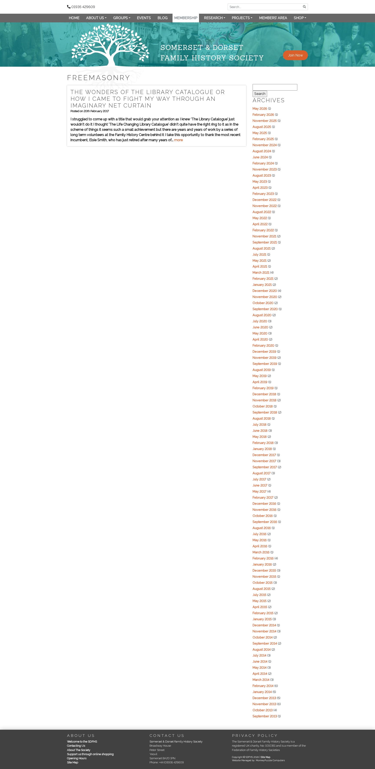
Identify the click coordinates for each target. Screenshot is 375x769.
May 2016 (260, 540)
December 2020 (265, 291)
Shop (299, 18)
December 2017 (264, 455)
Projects (241, 18)
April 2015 (260, 607)
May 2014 (259, 667)
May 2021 (259, 260)
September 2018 (265, 412)
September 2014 (265, 643)
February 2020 (263, 345)
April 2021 (260, 266)
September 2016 (265, 522)
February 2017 (263, 497)
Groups (120, 18)
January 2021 (262, 284)
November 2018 (264, 400)
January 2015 (262, 619)
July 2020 (260, 321)
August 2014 (262, 649)
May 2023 (260, 181)
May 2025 (260, 133)
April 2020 (260, 339)
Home (74, 18)
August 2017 (262, 473)
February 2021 (263, 278)
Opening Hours (76, 758)
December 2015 (264, 570)
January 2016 (262, 564)
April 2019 (260, 382)
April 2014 (260, 673)
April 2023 (260, 187)
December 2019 (264, 351)
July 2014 (259, 655)
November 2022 (265, 206)
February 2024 (263, 163)
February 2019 (263, 388)
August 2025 (262, 127)
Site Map (72, 762)
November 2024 (265, 145)
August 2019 (262, 370)
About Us (95, 18)
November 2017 (264, 461)
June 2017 (260, 485)
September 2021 (265, 242)
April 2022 (260, 224)
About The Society (78, 750)
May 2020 (260, 333)
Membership (185, 18)
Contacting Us (76, 745)
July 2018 (259, 424)
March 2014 (261, 679)
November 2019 (264, 357)
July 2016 (259, 534)
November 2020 (265, 297)
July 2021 (259, 254)
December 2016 (264, 503)
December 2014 (264, 625)
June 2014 (260, 661)
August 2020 (262, 315)
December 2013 (264, 698)
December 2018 (264, 394)
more (178, 140)
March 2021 (261, 272)
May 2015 (259, 601)
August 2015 (262, 588)
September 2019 (265, 363)
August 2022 (262, 212)
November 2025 (265, 120)
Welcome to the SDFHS (82, 741)
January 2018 (262, 449)
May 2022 (260, 218)
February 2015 (263, 613)
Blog (163, 18)
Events (144, 18)
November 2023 (265, 169)
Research (213, 18)
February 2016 (263, 558)
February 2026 (263, 114)
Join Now (295, 55)
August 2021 (262, 248)
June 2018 (260, 430)
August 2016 (262, 528)
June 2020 (260, 327)
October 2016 (263, 516)
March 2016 (261, 552)
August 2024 (262, 151)
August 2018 (262, 418)
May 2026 (260, 108)
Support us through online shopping (90, 754)
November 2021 (264, 236)
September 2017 (265, 467)
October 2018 (263, 406)
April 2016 (260, 546)
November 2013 (264, 704)
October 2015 (263, 582)
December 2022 (264, 200)
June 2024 (260, 157)
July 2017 (259, 479)
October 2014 (263, 637)
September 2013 (265, 716)
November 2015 (264, 576)
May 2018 (260, 436)
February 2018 (263, 443)
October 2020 (263, 303)
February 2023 (263, 193)
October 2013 (263, 710)
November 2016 (264, 509)
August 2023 (262, 175)
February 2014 (263, 686)
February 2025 (263, 139)
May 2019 (260, 376)
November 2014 (264, 631)
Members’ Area (273, 18)
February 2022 (263, 230)
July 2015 (259, 595)
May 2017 (259, 491)
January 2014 (262, 692)
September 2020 (265, 309)
